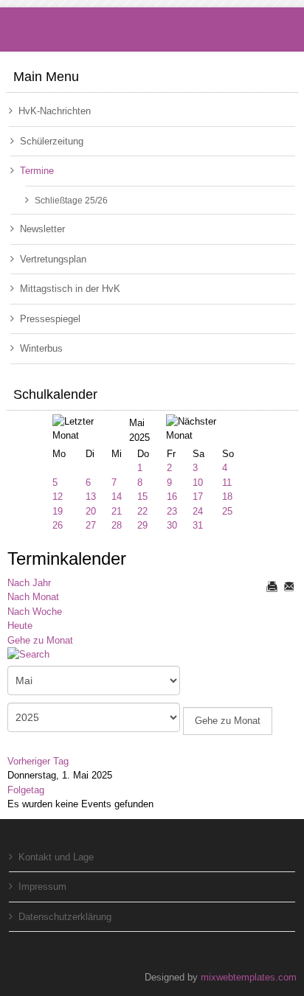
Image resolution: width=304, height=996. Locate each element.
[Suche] (34, 655)
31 (198, 525)
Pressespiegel (50, 318)
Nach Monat (33, 596)
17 (198, 496)
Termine (37, 170)
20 (91, 511)
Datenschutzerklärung (64, 916)
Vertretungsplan (53, 259)
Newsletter (42, 228)
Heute (19, 625)
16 (172, 496)
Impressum (42, 886)
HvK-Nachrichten (54, 110)
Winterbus (41, 348)
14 (116, 496)
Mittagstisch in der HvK (70, 288)
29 (142, 525)
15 (142, 496)
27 (91, 525)
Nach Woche (34, 611)
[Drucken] (271, 586)
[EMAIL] (288, 586)
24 (198, 511)
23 (172, 511)
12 (57, 496)
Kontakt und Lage (56, 857)
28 (116, 525)
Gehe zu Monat (40, 640)
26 (57, 525)
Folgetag (25, 789)
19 (57, 511)
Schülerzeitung (51, 141)
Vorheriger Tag (38, 761)
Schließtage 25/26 (71, 200)
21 (116, 511)
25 (227, 511)
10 (198, 482)
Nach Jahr (29, 582)
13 (91, 496)
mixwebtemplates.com (249, 977)
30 (172, 525)
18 (227, 496)
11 (227, 482)
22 (142, 511)
